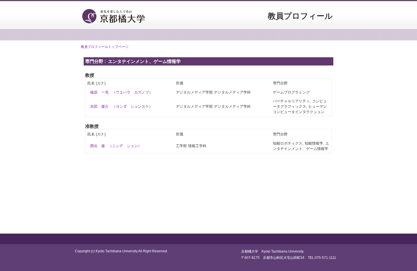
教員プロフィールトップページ (105, 47)
